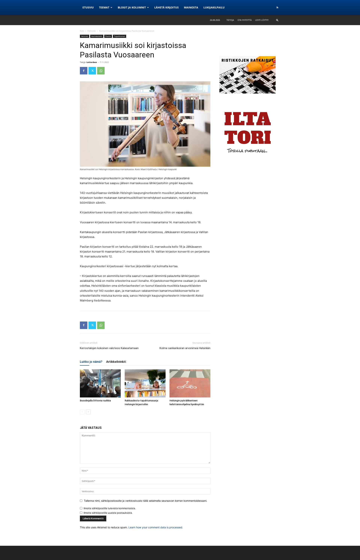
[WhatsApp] (101, 70)
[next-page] (88, 411)
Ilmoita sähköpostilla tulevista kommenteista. (110, 508)
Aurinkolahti (96, 36)
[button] (277, 20)
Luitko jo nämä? (91, 362)
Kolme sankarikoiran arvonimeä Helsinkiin (185, 348)
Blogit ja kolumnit (132, 7)
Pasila (108, 36)
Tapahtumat (119, 36)
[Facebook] (83, 70)
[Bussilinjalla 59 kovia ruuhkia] (100, 383)
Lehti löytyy (261, 20)
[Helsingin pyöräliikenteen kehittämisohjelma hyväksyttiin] (190, 383)
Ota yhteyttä (245, 20)
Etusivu (88, 7)
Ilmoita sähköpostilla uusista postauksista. (108, 512)
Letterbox (91, 62)
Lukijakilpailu (214, 7)
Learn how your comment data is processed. (155, 527)
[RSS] (277, 7)
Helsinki (91, 30)
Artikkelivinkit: (116, 362)
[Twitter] (92, 70)
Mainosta (191, 7)
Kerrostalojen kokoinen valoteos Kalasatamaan (109, 348)
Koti (82, 30)
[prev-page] (82, 411)
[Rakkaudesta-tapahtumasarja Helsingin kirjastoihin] (145, 383)
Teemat (104, 7)
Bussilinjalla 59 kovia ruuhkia (95, 400)
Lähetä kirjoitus (166, 7)
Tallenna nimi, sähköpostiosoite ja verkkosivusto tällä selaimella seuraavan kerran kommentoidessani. (145, 500)
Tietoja (230, 20)
